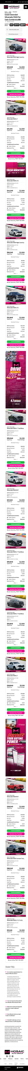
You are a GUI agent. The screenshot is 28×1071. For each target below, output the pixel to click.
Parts (22, 1058)
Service (16, 1058)
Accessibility (22, 1063)
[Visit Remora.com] (20, 1067)
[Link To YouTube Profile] (9, 1056)
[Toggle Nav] (26, 7)
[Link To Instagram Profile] (12, 1056)
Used (4, 1058)
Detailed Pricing (15, 71)
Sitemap (10, 1063)
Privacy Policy (16, 1064)
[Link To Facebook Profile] (7, 1056)
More (15, 88)
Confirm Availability (16, 91)
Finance (10, 1058)
